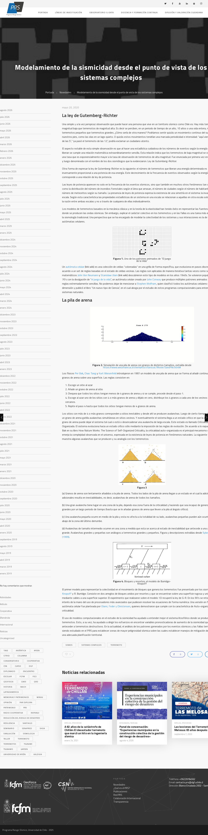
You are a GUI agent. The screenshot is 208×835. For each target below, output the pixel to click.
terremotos (10, 744)
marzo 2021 (6, 464)
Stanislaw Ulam (109, 275)
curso (18, 666)
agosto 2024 (6, 266)
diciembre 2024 (7, 239)
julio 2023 (5, 348)
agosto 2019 (6, 546)
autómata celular (75, 267)
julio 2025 (5, 198)
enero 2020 (6, 532)
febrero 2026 (6, 151)
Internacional (6, 624)
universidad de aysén (15, 754)
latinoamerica (11, 692)
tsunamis (8, 749)
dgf (31, 666)
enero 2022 (6, 416)
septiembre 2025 (8, 185)
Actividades (5, 597)
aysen (37, 650)
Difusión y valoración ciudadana (184, 12)
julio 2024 (5, 273)
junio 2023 (5, 355)
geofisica (8, 681)
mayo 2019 (5, 553)
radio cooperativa (13, 713)
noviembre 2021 (8, 430)
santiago (27, 723)
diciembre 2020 (7, 478)
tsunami (28, 744)
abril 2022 (5, 410)
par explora (26, 702)
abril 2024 (5, 294)
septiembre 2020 (8, 498)
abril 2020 (5, 525)
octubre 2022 (6, 389)
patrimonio (10, 707)
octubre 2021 (6, 437)
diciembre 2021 (7, 423)
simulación (9, 733)
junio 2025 (5, 205)
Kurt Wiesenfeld (107, 373)
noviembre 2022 (8, 382)
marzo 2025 (6, 226)
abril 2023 (5, 362)
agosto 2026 (6, 110)
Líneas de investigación (68, 12)
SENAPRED (27, 728)
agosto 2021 (6, 444)
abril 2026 (5, 137)
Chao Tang (90, 373)
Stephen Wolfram (146, 284)
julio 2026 (5, 117)
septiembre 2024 (8, 260)
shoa (42, 728)
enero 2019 (6, 573)
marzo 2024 (6, 301)
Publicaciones (120, 791)
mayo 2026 (5, 130)
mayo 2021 (5, 457)
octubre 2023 (6, 328)
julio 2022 (5, 396)
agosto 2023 (6, 341)
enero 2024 (6, 307)
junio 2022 (5, 403)
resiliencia (9, 723)
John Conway (154, 279)
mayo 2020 (5, 519)
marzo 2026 (6, 144)
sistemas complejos (92, 645)
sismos (69, 645)
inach (23, 687)
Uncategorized (7, 638)
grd (36, 681)
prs (25, 707)
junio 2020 (5, 512)
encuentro (28, 671)
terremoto (23, 738)
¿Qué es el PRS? (121, 788)
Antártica (21, 650)
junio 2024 (5, 280)
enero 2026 (6, 157)
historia (8, 687)
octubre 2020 (6, 491)
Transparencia (120, 802)
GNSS (23, 681)
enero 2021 (6, 471)
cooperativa (33, 661)
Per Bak (79, 373)
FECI (35, 676)
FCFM (22, 676)
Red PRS (117, 795)
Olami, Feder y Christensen (115, 606)
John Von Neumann (88, 275)
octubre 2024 (6, 253)
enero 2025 (6, 232)
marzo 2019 (6, 566)
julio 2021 (5, 450)
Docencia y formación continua (139, 12)
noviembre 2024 (8, 246)
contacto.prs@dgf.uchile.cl (189, 782)
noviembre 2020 (8, 485)
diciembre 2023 (7, 314)
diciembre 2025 (7, 164)
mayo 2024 (5, 287)
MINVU (40, 697)
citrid (7, 655)
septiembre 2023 (8, 335)
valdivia (37, 754)
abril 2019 (5, 559)
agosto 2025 (6, 192)
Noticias (4, 631)
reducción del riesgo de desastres (22, 718)
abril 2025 (5, 219)
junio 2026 (5, 123)
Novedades (65, 92)
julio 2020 (5, 505)
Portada (43, 12)
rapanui (35, 713)
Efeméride (5, 617)
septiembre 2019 (8, 539)
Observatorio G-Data (101, 12)
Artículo (3, 604)
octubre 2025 (6, 178)
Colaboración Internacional (127, 798)
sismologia (29, 733)
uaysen (24, 749)
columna (22, 655)
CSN (5, 666)
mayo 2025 (5, 212)
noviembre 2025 (8, 171)
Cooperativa (6, 611)
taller (7, 738)
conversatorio (11, 661)
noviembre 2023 (8, 321)
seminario (9, 728)
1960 (6, 650)
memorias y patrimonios (16, 697)
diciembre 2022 (7, 376)
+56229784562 (187, 779)
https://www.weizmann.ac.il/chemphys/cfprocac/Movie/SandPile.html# (142, 367)
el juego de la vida (100, 279)
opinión (8, 702)
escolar (8, 676)
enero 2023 (6, 369)
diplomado (9, 671)
